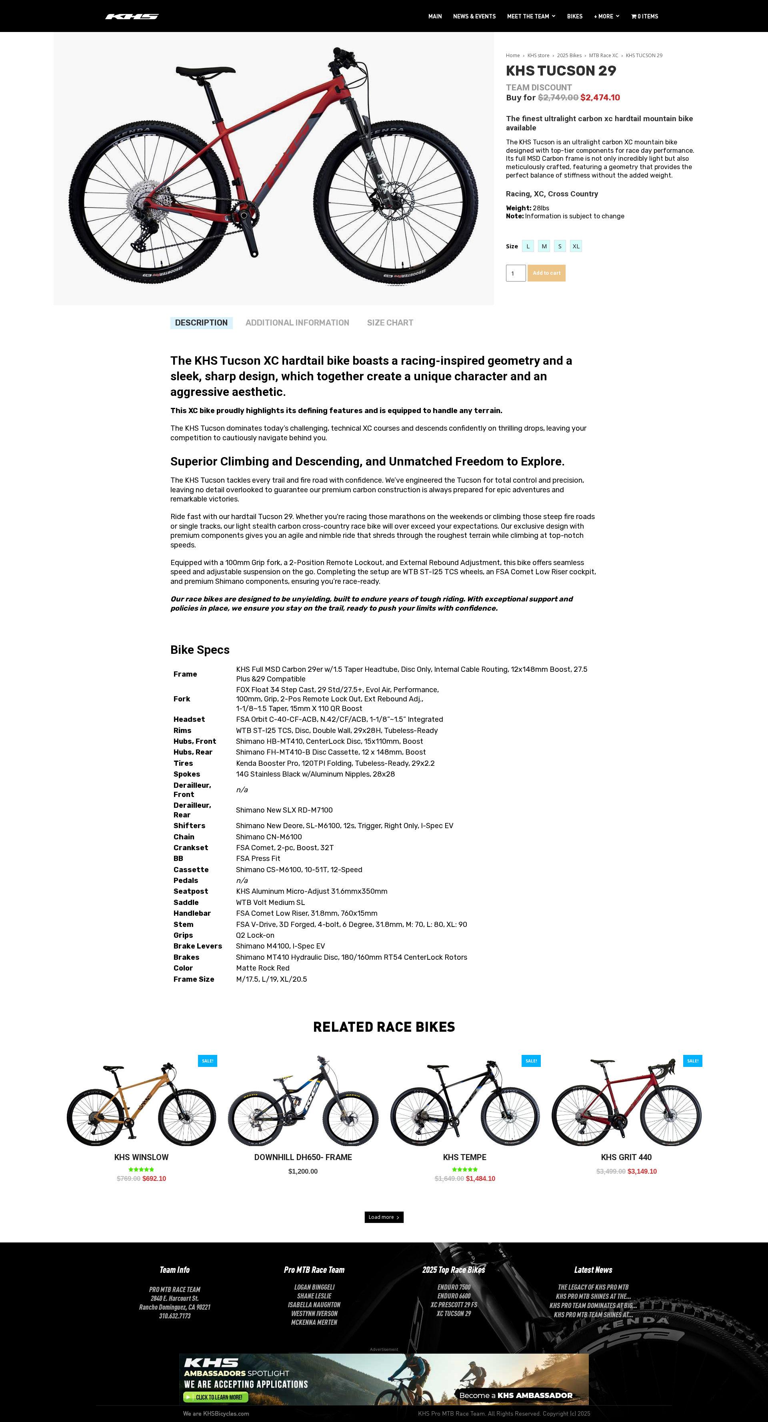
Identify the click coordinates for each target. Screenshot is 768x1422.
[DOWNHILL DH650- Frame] (303, 1100)
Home (513, 55)
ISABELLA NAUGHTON (314, 1304)
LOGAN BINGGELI (314, 1286)
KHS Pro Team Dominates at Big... (593, 1305)
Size (512, 246)
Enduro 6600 (454, 1295)
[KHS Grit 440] (626, 1100)
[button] (528, 246)
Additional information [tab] (298, 323)
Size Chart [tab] (390, 323)
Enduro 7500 (454, 1286)
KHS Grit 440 (626, 1157)
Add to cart (546, 273)
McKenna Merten (314, 1321)
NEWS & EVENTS (474, 16)
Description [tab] (201, 323)
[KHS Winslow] (141, 1100)
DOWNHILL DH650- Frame (303, 1157)
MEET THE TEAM (528, 16)
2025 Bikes (569, 55)
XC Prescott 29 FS (454, 1304)
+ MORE (603, 16)
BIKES (575, 16)
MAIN (435, 16)
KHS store (539, 55)
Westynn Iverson (314, 1313)
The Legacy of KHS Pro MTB (593, 1286)
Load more (381, 1217)
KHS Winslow (141, 1157)
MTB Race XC (603, 55)
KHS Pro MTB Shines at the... (593, 1295)
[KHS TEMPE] (465, 1100)
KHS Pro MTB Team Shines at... (593, 1314)
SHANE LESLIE (314, 1295)
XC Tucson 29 (454, 1313)
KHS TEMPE (464, 1157)
